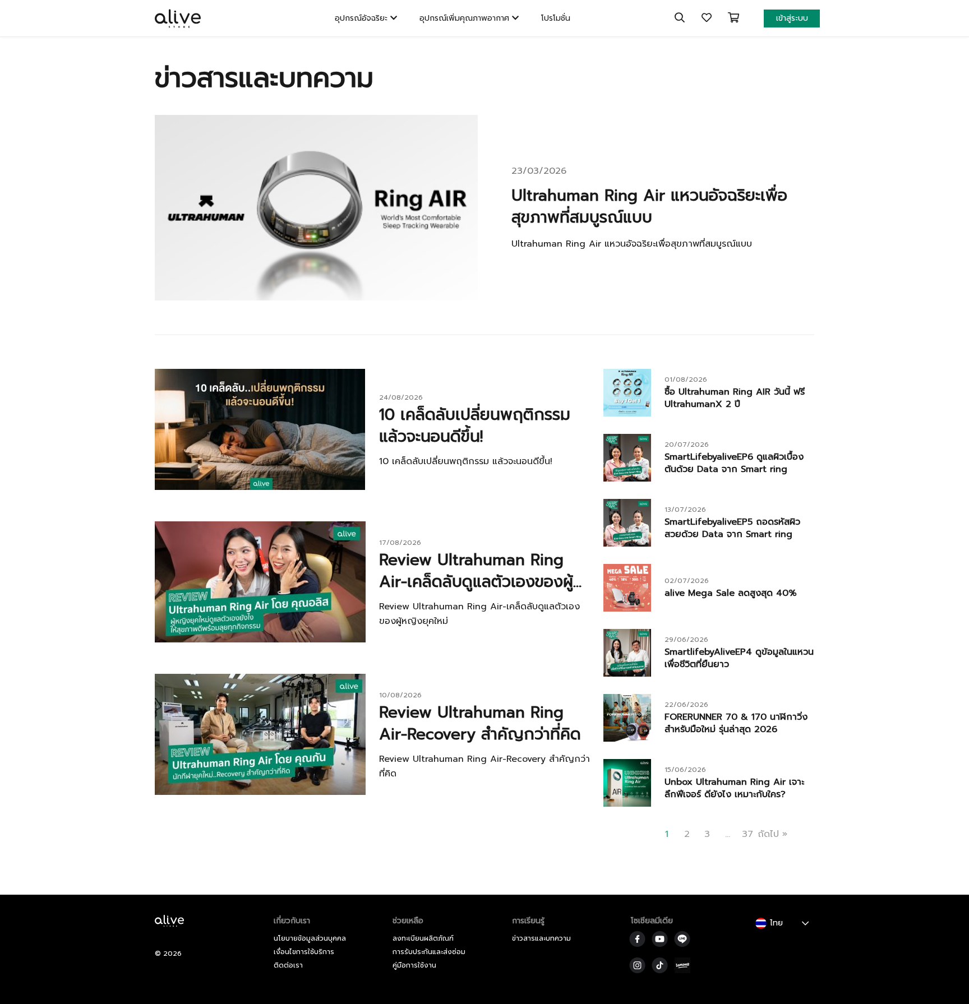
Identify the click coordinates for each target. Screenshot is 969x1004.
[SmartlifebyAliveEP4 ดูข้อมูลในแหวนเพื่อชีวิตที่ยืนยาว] (627, 674)
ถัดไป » (772, 834)
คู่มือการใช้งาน (414, 965)
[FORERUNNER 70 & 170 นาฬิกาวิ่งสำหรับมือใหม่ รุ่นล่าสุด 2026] (627, 739)
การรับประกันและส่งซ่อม (429, 952)
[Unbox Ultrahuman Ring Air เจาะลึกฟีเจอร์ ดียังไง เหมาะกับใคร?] (627, 804)
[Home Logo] (172, 928)
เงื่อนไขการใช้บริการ (304, 952)
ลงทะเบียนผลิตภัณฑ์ (423, 938)
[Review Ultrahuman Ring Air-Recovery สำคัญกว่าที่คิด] (260, 792)
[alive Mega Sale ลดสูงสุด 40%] (627, 609)
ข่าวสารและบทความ (541, 938)
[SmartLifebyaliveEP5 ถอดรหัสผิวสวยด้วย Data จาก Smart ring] (627, 543)
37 (747, 834)
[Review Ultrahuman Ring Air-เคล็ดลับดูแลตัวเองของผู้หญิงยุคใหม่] (260, 639)
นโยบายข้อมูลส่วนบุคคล (310, 938)
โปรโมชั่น (555, 18)
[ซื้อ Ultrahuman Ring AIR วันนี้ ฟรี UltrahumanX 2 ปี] (627, 413)
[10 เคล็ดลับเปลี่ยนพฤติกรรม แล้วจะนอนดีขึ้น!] (260, 487)
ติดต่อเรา (288, 965)
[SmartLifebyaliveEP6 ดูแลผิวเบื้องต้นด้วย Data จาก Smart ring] (627, 478)
